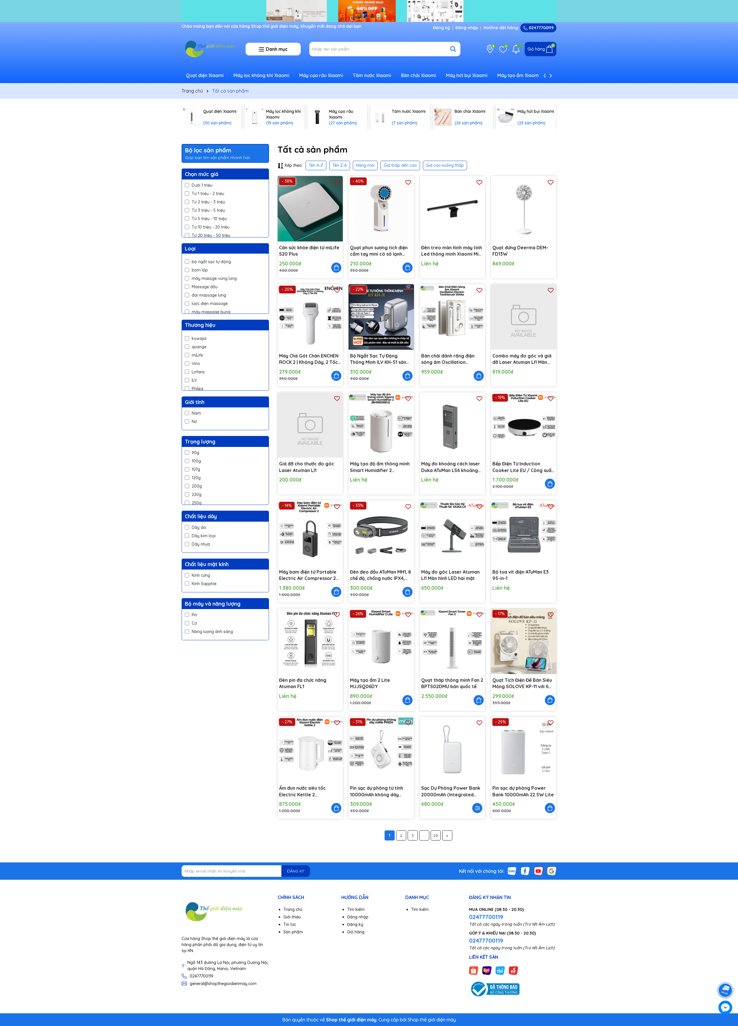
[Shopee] (473, 970)
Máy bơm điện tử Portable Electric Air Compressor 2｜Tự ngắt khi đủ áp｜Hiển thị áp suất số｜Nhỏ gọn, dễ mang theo (309, 575)
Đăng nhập (466, 27)
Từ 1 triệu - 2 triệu (208, 193)
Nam (196, 413)
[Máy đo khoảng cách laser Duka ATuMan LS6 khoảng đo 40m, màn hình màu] (452, 425)
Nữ (194, 421)
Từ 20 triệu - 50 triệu (211, 235)
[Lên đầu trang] (725, 974)
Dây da (199, 527)
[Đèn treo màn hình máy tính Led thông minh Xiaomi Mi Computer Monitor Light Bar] (452, 208)
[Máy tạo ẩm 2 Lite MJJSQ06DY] (381, 641)
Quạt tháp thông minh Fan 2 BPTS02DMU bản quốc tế (452, 683)
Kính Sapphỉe (204, 583)
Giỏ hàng (355, 932)
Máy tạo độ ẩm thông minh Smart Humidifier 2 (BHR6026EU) (380, 467)
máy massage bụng (211, 311)
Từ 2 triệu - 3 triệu (208, 202)
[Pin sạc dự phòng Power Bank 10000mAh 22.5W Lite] (523, 749)
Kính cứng (201, 575)
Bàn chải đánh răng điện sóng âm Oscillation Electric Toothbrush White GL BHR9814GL (450, 359)
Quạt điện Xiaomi (205, 75)
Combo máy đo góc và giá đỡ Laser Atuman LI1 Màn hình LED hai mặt (521, 359)
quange (199, 346)
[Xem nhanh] (477, 808)
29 (435, 835)
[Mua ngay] (336, 268)
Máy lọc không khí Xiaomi (261, 75)
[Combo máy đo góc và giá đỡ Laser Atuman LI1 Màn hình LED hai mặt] (523, 317)
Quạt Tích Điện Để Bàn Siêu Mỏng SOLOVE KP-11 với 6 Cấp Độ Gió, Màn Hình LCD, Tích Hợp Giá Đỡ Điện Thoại (522, 683)
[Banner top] (369, 10)
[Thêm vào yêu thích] (337, 182)
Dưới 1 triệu (202, 185)
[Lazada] (487, 970)
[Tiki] (500, 970)
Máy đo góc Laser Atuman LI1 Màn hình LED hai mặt (450, 575)
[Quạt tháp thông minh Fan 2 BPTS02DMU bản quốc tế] (452, 641)
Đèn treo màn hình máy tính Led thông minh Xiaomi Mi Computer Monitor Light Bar (451, 251)
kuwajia (199, 338)
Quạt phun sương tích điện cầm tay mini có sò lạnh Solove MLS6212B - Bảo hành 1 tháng (379, 251)
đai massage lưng (209, 295)
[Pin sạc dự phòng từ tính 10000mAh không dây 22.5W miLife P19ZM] (381, 749)
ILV (194, 380)
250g (197, 502)
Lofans (198, 372)
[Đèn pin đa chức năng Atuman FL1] (310, 641)
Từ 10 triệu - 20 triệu (210, 227)
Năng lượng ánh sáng (212, 631)
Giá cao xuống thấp (445, 165)
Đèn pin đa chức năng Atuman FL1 (302, 683)
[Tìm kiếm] (453, 49)
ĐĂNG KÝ (295, 871)
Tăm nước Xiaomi (372, 75)
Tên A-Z (316, 165)
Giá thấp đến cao (400, 165)
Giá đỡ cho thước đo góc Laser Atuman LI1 (306, 467)
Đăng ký (441, 27)
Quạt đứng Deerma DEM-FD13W (520, 251)
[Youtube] (538, 870)
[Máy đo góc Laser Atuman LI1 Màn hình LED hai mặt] (452, 533)
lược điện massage (210, 303)
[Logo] (209, 48)
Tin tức (289, 924)
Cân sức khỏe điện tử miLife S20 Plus (309, 251)
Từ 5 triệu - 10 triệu (209, 218)
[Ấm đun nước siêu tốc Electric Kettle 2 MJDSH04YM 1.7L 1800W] (310, 749)
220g (197, 494)
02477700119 (541, 27)
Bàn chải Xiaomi (418, 75)
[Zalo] (512, 870)
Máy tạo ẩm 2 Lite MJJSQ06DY (370, 683)
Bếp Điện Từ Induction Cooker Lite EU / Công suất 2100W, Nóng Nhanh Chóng (523, 467)
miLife (197, 355)
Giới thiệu (292, 917)
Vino (196, 363)
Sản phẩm (293, 932)
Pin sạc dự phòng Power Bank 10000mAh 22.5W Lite (523, 791)
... (424, 835)
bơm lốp (200, 270)
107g (196, 469)
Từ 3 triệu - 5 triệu (208, 210)
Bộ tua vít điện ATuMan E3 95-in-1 (520, 575)
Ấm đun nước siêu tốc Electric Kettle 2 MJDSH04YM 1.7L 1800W (306, 791)
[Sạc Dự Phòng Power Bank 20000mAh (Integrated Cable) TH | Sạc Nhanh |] (452, 749)
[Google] (551, 870)
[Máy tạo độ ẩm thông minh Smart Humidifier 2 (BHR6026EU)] (381, 425)
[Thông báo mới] (516, 49)
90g (195, 452)
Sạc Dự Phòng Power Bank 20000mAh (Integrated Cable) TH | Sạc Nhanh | (450, 791)
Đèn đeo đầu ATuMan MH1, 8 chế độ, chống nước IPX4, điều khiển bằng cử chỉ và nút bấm (380, 575)
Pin (194, 614)
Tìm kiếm (356, 909)
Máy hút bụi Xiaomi (466, 75)
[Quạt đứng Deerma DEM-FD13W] (523, 208)
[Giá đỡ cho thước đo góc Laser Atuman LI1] (310, 425)
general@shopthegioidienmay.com (223, 983)
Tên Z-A (339, 165)
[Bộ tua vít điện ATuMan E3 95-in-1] (523, 533)
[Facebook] (525, 870)
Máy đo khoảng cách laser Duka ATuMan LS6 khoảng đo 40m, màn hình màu (450, 467)
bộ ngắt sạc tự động (211, 261)
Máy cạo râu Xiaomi (321, 75)
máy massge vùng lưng (214, 278)
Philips (198, 388)
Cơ (194, 623)
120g (196, 477)
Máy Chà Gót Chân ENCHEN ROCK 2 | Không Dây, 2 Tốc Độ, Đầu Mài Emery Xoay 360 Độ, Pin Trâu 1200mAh (308, 359)
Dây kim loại (204, 535)
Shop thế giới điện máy (432, 1020)
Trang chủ (292, 909)
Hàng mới (365, 165)
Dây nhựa (201, 544)
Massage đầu (205, 286)
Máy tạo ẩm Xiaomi (518, 75)
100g (196, 461)
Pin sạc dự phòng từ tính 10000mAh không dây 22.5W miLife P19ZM (376, 791)
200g (197, 486)
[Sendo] (513, 970)
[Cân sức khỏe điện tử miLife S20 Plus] (310, 208)
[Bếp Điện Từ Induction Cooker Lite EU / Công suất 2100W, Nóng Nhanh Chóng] (523, 425)
